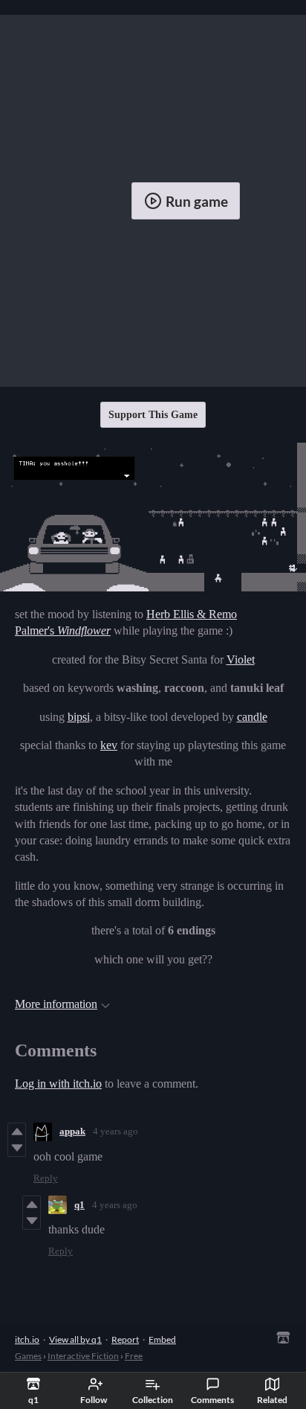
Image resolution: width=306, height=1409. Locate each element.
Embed (162, 1339)
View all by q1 (75, 1339)
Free (134, 1355)
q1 (79, 1204)
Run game (197, 201)
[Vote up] (16, 1131)
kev (108, 745)
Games (28, 1355)
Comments (212, 1399)
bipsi (79, 716)
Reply (45, 1178)
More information (56, 1004)
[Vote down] (16, 1148)
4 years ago (115, 1131)
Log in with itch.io (58, 1083)
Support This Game (153, 414)
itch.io (27, 1339)
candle (252, 716)
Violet (241, 659)
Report (125, 1339)
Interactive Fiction (83, 1355)
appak (72, 1131)
